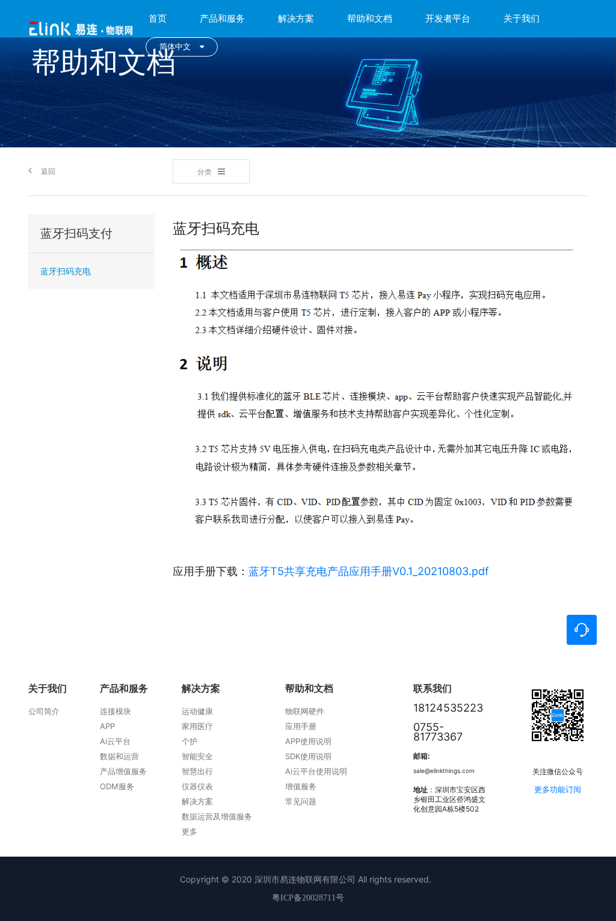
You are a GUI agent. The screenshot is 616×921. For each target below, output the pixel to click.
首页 (158, 18)
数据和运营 (119, 756)
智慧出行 (197, 771)
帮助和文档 (369, 18)
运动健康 (197, 711)
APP (107, 726)
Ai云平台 (115, 741)
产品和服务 (222, 18)
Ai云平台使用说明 (316, 771)
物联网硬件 (304, 711)
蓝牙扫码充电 (65, 271)
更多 (189, 831)
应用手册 (300, 726)
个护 (189, 741)
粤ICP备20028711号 (308, 897)
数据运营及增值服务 (217, 816)
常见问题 (300, 801)
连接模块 (115, 711)
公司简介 (44, 711)
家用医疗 (197, 726)
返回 (48, 171)
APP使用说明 (308, 741)
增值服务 (300, 786)
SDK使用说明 (308, 756)
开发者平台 (447, 18)
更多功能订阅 (557, 789)
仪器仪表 (197, 786)
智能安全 (197, 756)
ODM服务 (117, 786)
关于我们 (522, 18)
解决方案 (296, 18)
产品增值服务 (123, 771)
